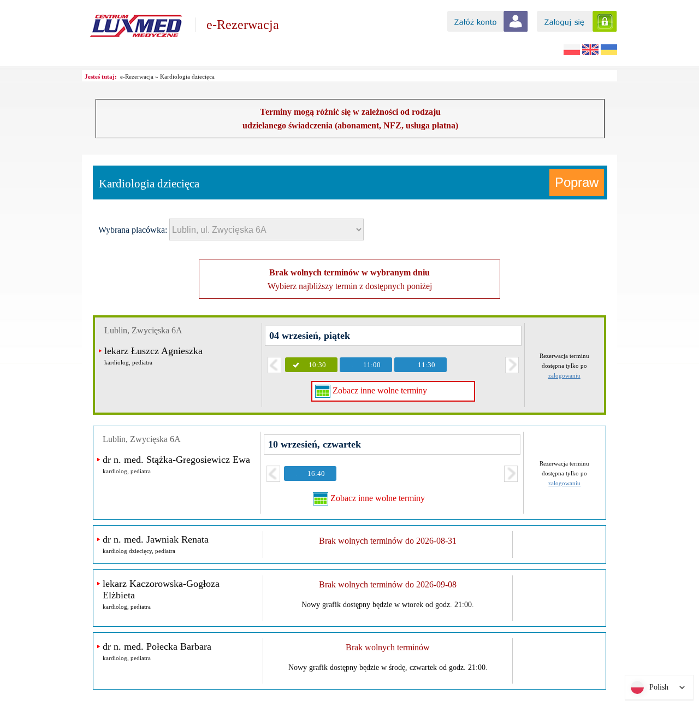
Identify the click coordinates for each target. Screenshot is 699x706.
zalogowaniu (564, 375)
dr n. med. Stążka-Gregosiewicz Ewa (176, 459)
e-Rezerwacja (242, 24)
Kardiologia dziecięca (187, 76)
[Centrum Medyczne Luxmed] (135, 39)
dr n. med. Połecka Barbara (157, 646)
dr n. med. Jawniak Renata (156, 539)
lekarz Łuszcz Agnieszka (153, 350)
